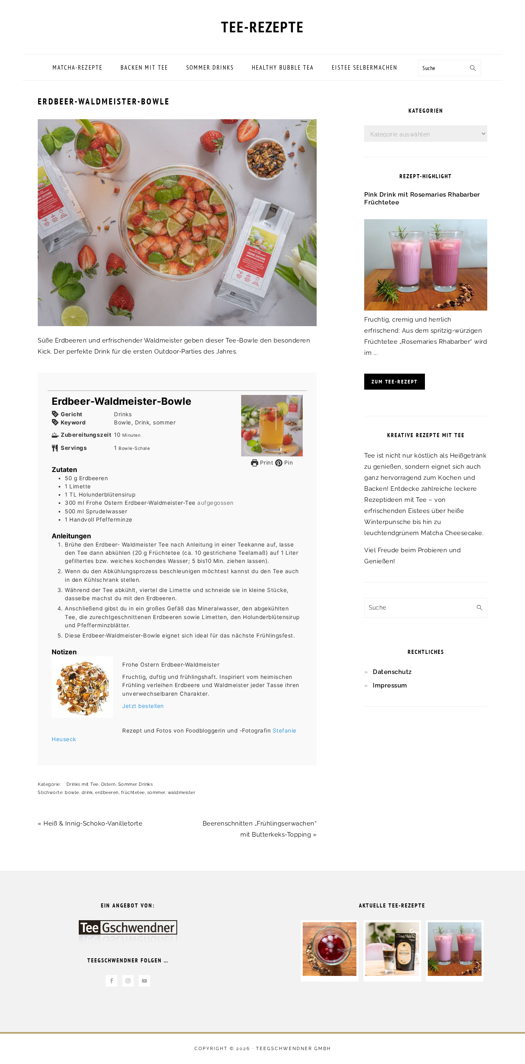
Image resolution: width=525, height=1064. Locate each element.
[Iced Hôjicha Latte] (392, 974)
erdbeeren (107, 792)
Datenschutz (392, 672)
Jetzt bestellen (143, 706)
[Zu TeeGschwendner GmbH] (128, 936)
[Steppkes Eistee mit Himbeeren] (329, 974)
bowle (72, 792)
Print (265, 462)
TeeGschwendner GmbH (293, 1048)
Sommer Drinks (135, 784)
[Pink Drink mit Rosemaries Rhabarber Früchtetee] (425, 308)
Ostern (108, 784)
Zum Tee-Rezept (395, 381)
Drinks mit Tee (82, 784)
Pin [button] (287, 462)
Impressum (390, 685)
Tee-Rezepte (262, 26)
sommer (156, 792)
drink (87, 792)
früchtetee (133, 792)
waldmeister (182, 792)
